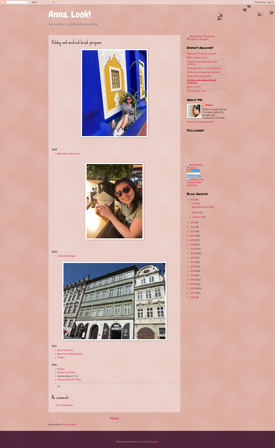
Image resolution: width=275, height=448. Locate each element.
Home (114, 418)
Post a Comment (64, 405)
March (196, 212)
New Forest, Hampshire (70, 354)
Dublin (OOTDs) (66, 372)
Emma (209, 105)
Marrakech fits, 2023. (203, 207)
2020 (193, 236)
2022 (193, 227)
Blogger (154, 442)
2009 (193, 284)
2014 (193, 262)
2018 (193, 244)
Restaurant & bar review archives (204, 68)
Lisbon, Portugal (66, 256)
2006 (193, 297)
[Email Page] (58, 386)
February (198, 217)
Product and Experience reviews (203, 72)
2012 (193, 271)
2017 (193, 249)
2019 (193, 240)
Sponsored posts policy (199, 76)
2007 (193, 293)
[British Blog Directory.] (195, 168)
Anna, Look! (69, 14)
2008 (193, 288)
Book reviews (194, 87)
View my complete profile (200, 122)
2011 (192, 275)
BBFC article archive (197, 57)
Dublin (61, 369)
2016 (193, 253)
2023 (193, 222)
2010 (193, 280)
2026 (193, 200)
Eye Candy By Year (197, 91)
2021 (193, 231)
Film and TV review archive (201, 53)
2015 (193, 258)
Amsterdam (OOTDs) (69, 379)
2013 (192, 266)
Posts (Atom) (69, 424)
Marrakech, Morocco (68, 153)
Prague (61, 357)
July (195, 203)
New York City (65, 350)
